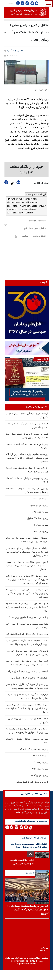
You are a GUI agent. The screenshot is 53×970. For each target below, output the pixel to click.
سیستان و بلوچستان (37, 220)
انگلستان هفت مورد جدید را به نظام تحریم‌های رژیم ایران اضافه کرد (27, 540)
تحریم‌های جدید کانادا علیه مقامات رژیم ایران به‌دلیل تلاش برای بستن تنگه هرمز (27, 653)
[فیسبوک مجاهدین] (18, 3)
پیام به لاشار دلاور (40, 512)
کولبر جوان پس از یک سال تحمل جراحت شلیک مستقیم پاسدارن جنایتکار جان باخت (27, 663)
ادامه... (17, 812)
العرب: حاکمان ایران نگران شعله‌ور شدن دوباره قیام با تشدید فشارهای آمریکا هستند (27, 642)
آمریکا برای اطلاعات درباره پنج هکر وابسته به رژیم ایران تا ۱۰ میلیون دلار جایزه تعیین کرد (27, 730)
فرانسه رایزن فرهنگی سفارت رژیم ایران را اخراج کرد (27, 415)
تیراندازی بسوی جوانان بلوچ (35, 228)
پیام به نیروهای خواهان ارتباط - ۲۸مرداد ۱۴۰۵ (27, 741)
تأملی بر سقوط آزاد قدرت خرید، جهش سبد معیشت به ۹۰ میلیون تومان (27, 436)
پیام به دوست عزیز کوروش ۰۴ (34, 749)
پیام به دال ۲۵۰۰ (40, 499)
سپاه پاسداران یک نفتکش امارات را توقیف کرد (27, 634)
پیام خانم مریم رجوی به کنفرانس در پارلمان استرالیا (27, 446)
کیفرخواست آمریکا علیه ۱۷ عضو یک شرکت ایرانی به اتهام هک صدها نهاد (27, 696)
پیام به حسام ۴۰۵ (39, 525)
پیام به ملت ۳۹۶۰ (39, 769)
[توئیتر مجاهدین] (22, 3)
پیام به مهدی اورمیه (39, 505)
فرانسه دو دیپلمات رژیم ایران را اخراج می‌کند (27, 671)
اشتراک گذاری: (41, 183)
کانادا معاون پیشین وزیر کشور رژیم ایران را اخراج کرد (27, 720)
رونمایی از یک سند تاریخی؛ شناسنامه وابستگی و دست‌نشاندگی (27, 490)
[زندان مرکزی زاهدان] (26, 72)
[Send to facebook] (6, 182)
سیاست (25, 236)
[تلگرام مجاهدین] (32, 3)
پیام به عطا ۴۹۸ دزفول (37, 518)
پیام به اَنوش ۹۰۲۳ (39, 775)
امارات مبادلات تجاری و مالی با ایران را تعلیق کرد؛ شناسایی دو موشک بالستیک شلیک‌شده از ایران (27, 708)
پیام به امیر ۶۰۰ (41, 531)
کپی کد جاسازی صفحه (36, 194)
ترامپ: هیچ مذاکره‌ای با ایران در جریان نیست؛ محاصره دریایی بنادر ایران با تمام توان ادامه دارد (27, 565)
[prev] (30, 854)
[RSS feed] (36, 3)
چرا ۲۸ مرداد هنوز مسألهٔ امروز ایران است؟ (28, 617)
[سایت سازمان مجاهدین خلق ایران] (26, 12)
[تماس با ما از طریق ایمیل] (26, 827)
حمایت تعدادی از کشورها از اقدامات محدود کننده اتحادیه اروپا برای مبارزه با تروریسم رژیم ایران (27, 607)
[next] (30, 900)
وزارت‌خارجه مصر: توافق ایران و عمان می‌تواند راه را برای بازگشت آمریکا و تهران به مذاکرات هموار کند (27, 593)
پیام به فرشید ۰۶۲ (40, 756)
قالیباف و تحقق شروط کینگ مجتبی (32, 782)
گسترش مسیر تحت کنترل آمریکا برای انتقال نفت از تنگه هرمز (27, 425)
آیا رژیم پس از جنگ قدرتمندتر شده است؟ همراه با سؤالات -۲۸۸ (27, 470)
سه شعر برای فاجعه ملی (24, 906)
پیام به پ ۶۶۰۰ (41, 762)
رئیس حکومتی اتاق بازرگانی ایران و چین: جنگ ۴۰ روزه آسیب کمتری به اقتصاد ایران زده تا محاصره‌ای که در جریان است (27, 579)
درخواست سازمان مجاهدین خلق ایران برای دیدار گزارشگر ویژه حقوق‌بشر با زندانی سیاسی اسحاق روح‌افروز (27, 552)
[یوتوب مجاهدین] (27, 3)
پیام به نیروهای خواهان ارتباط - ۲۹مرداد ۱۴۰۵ (27, 480)
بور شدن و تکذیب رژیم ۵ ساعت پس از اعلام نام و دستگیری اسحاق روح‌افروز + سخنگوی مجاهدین (27, 458)
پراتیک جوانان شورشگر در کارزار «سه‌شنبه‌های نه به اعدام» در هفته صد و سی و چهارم (27, 686)
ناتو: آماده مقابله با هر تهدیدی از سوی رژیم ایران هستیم (27, 626)
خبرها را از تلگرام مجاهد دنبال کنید (26, 169)
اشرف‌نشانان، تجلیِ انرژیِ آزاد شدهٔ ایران (29, 678)
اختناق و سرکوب (15, 51)
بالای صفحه (43, 948)
